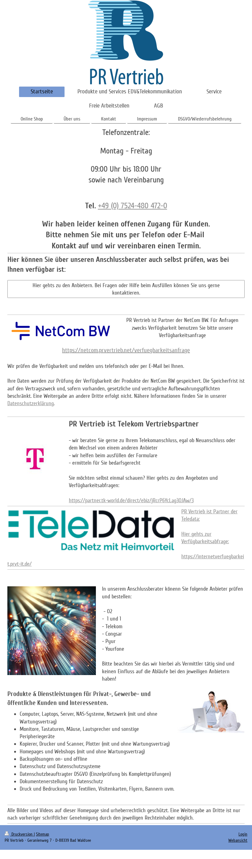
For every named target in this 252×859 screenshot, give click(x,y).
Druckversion (22, 834)
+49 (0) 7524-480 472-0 (132, 205)
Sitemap (42, 834)
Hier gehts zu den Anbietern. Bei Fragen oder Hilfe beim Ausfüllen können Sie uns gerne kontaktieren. (126, 289)
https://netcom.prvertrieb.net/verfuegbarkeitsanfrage (126, 350)
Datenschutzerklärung (30, 403)
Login (242, 834)
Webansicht (237, 840)
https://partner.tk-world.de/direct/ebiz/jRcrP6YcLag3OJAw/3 (131, 500)
